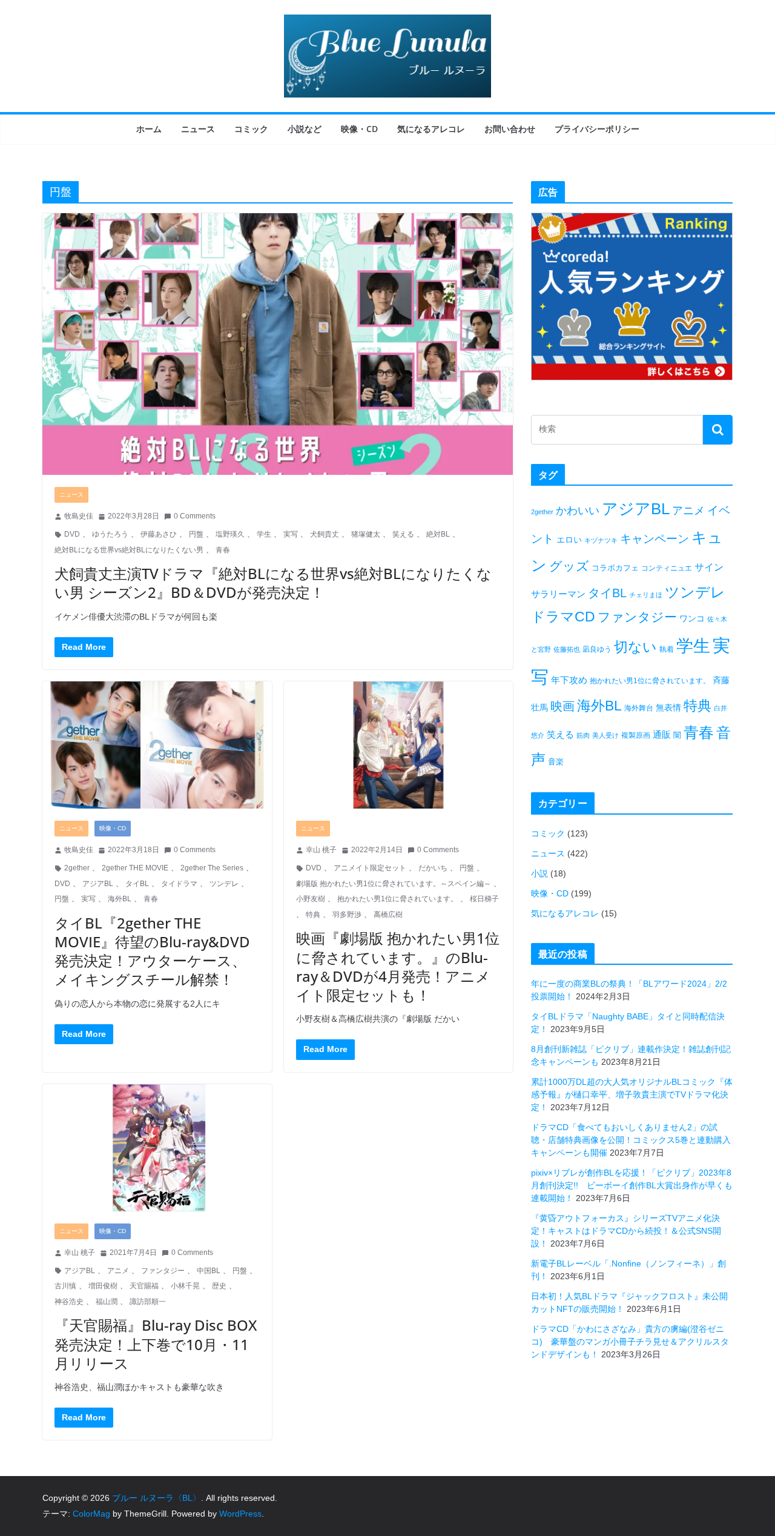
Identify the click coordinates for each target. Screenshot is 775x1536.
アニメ (118, 1270)
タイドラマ (179, 883)
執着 (666, 649)
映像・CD (359, 128)
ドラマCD (563, 616)
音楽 (556, 761)
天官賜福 (144, 1286)
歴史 (219, 1286)
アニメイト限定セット (370, 868)
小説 (539, 873)
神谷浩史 (69, 1301)
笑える (403, 534)
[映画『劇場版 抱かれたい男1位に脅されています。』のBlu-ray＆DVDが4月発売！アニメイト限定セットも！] (398, 745)
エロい (569, 540)
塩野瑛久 (230, 534)
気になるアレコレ (431, 128)
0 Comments (195, 516)
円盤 (196, 534)
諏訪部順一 (148, 1301)
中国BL (208, 1270)
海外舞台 (638, 708)
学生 (264, 534)
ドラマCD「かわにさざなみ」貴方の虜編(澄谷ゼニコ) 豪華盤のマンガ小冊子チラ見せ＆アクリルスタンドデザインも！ (630, 1341)
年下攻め (569, 680)
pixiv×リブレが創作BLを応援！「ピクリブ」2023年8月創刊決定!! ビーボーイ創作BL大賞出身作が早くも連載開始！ (632, 1185)
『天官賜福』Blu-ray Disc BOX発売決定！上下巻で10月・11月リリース (155, 1343)
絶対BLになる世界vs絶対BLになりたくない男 (128, 550)
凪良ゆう (597, 649)
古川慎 (65, 1286)
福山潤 (106, 1301)
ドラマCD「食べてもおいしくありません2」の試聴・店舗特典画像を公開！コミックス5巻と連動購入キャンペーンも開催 (631, 1139)
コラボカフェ (615, 567)
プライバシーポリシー (597, 128)
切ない (635, 647)
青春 (223, 550)
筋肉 (583, 735)
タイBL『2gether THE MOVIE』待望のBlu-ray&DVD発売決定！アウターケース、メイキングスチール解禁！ (152, 951)
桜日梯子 (484, 899)
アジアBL (97, 883)
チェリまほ (645, 594)
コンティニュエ (666, 568)
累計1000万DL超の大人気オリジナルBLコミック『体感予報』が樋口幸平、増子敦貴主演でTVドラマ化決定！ (632, 1094)
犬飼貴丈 (324, 534)
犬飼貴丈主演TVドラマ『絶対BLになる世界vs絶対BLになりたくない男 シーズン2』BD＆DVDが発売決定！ (273, 582)
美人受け (605, 735)
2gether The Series (211, 868)
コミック (251, 128)
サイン (709, 567)
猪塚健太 (365, 534)
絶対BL (438, 534)
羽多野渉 (346, 914)
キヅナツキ (601, 540)
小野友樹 (310, 899)
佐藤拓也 (566, 649)
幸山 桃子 (321, 850)
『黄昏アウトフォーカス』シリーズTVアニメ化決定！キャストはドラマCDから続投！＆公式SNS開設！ (626, 1230)
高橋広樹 (388, 914)
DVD (72, 534)
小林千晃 (185, 1286)
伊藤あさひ (158, 534)
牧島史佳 (78, 516)
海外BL (119, 899)
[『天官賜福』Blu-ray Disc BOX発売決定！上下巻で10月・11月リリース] (157, 1148)
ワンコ (692, 618)
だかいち (432, 868)
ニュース (198, 128)
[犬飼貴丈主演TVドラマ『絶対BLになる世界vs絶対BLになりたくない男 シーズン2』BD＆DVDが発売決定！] (277, 344)
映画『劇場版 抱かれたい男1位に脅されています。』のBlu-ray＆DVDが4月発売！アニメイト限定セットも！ (398, 966)
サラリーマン (558, 594)
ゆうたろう (110, 534)
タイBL (137, 883)
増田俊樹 (102, 1286)
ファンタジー (163, 1270)
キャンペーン (654, 538)
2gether (77, 868)
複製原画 (635, 735)
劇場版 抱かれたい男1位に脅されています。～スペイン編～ (393, 883)
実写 (290, 534)
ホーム (149, 128)
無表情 (668, 707)
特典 (313, 914)
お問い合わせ (509, 128)
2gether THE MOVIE (135, 868)
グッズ (569, 566)
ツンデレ (224, 883)
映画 (562, 706)
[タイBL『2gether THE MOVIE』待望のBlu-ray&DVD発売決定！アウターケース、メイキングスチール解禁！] (157, 745)
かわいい (577, 511)
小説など (305, 128)
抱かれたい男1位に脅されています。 (397, 899)
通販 (662, 734)
